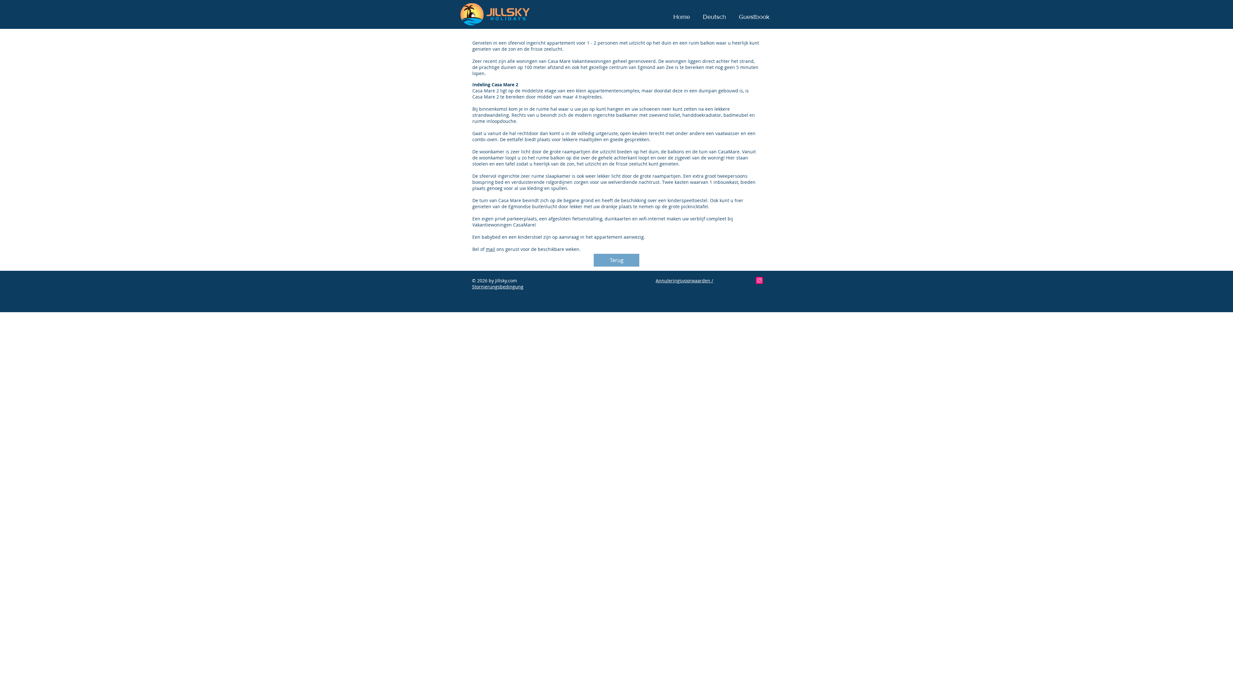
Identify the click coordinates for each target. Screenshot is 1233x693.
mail (490, 249)
